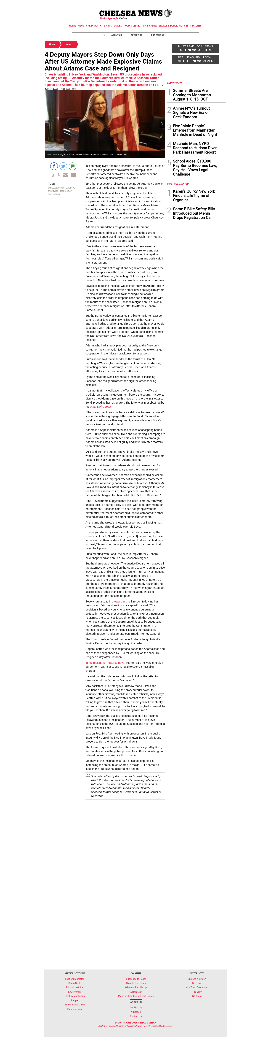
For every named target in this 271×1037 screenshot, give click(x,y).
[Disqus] (105, 842)
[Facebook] (54, 166)
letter (116, 601)
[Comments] (72, 166)
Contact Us (157, 34)
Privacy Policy (142, 1025)
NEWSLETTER (201, 3)
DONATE (218, 3)
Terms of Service (126, 1025)
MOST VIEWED (174, 83)
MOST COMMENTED (178, 183)
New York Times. (100, 406)
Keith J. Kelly (51, 89)
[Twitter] (63, 166)
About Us (116, 34)
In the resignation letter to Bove (104, 662)
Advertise (136, 34)
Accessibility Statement (161, 1025)
